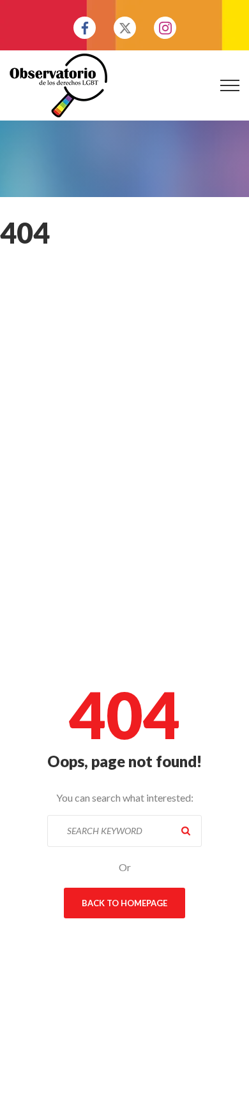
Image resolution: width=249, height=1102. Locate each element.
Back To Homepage (124, 903)
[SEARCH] (186, 831)
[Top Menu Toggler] (230, 85)
